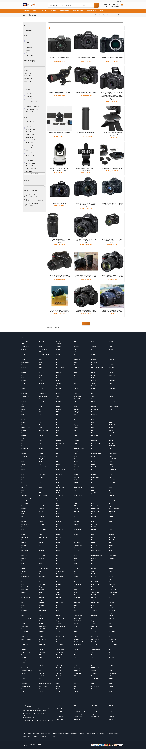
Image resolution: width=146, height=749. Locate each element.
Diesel (110, 414)
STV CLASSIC (95, 639)
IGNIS (92, 485)
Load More (86, 323)
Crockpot (24, 401)
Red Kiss (93, 597)
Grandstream (95, 459)
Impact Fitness (60, 487)
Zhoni (92, 691)
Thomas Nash (60, 655)
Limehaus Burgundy (26, 527)
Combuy (111, 396)
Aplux (75, 352)
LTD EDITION (59, 529)
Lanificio (41, 519)
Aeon (40, 344)
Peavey (76, 576)
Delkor (40, 412)
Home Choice (77, 477)
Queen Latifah (113, 592)
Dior (40, 417)
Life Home (94, 524)
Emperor (23, 430)
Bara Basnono (25, 362)
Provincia (41, 589)
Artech (93, 354)
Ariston (111, 352)
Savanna (58, 615)
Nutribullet (59, 566)
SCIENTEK (111, 615)
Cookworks (24, 399)
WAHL (40, 678)
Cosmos (93, 399)
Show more (34, 173)
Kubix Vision (42, 516)
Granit (23, 461)
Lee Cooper (94, 519)
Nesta (75, 558)
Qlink (75, 592)
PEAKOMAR (59, 576)
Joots (110, 498)
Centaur (58, 388)
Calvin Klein (112, 380)
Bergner (23, 367)
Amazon (58, 346)
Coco (57, 396)
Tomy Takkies (43, 660)
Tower (40, 662)
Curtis (75, 401)
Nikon (110, 561)
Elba (92, 422)
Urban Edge (77, 668)
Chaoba (93, 388)
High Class (42, 474)
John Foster (94, 498)
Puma (75, 589)
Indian (110, 487)
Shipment (59, 711)
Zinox (110, 691)
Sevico (23, 623)
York (110, 689)
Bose (22, 375)
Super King (112, 642)
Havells (76, 469)
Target (76, 649)
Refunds (36, 736)
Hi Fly (110, 472)
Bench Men (112, 365)
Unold (40, 668)
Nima (22, 563)
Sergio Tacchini (78, 621)
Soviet (75, 636)
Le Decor (76, 519)
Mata (57, 540)
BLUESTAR (42, 372)
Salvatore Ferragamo (62, 613)
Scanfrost (94, 615)
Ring (92, 600)
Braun (93, 375)
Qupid (23, 595)
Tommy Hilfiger (25, 660)
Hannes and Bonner (44, 466)
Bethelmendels (60, 367)
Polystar (58, 584)
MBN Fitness (77, 542)
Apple (93, 352)
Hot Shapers (77, 480)
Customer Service (84, 733)
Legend (23, 521)
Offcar (23, 568)
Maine (23, 534)
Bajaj (57, 359)
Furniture (35, 10)
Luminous (94, 529)
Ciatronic (58, 391)
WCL (75, 678)
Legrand (58, 521)
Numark (41, 566)
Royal (92, 608)
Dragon (41, 419)
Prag (40, 587)
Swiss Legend (60, 647)
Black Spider (42, 370)
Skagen (111, 626)
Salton (41, 613)
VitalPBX (41, 676)
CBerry (41, 388)
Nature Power (113, 555)
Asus (110, 354)
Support (92, 733)
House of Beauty (113, 480)
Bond (75, 372)
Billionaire (76, 367)
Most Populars (100, 733)
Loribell (23, 529)
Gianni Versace (113, 453)
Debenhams (77, 409)
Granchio (76, 459)
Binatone (111, 367)
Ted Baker (94, 652)
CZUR (40, 404)
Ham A (93, 464)
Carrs (57, 385)
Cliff (92, 393)
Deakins (58, 409)
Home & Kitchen (91, 10)
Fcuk (110, 438)
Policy (53, 736)
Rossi (92, 605)
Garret (40, 451)
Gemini (93, 451)
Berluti (40, 367)
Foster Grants (60, 443)
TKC (92, 657)
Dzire (40, 422)
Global (93, 456)
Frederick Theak (95, 443)
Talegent (23, 649)
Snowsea (41, 631)
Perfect (111, 576)
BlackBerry (59, 370)
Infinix (40, 490)
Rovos (23, 608)
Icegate (58, 485)
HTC (40, 482)
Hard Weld (112, 466)
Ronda (76, 605)
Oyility (93, 571)
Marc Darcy (24, 537)
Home (91, 15)
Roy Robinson (60, 608)
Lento (92, 521)
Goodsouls (59, 459)
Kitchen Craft (77, 511)
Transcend (94, 662)
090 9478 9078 (111, 4)
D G (57, 404)
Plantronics (112, 581)
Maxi (92, 540)
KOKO (93, 514)
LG (57, 524)
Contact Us (60, 719)
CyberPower (112, 401)
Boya (57, 375)
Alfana (93, 344)
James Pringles (43, 495)
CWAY (93, 401)
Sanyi (23, 615)
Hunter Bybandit (25, 485)
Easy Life (58, 422)
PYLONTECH (112, 589)
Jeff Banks (111, 495)
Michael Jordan (78, 545)
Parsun (111, 574)
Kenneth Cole (95, 508)
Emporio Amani (43, 430)
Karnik (23, 506)
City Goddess (42, 393)
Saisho (23, 613)
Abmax (58, 341)
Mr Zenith (93, 553)
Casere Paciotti (113, 385)
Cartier (76, 385)
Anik (75, 349)
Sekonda (111, 618)
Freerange (111, 443)
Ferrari (41, 440)
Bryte (75, 378)
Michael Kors (94, 545)
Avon (40, 359)
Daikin (40, 406)
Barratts (41, 362)
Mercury (23, 545)
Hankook (23, 466)
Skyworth (59, 628)
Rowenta (41, 608)
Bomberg (59, 372)
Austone (58, 357)
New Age (93, 558)
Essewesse (42, 433)
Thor (75, 655)
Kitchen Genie (95, 511)
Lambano (24, 519)
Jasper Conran (78, 495)
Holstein (58, 477)
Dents (23, 414)
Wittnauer (94, 683)
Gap (110, 448)
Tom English (112, 657)
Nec (57, 558)
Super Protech (25, 644)
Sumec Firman (113, 639)
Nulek (23, 566)
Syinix (92, 647)
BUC (92, 378)
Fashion (76, 438)
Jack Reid (93, 493)
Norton (76, 563)
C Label (41, 380)
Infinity (23, 490)
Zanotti (58, 691)
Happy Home (77, 466)
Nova (92, 563)
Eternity (58, 433)
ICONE (75, 485)
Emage (76, 427)
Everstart (76, 435)
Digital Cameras (107, 15)
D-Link (75, 404)
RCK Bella (94, 595)
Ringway (111, 600)
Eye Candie (94, 435)
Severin (111, 621)
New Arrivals (109, 733)
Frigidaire (94, 446)
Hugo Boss (112, 482)
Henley (23, 472)
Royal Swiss (24, 610)
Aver (110, 357)
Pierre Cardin (25, 581)
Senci (22, 621)
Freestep (41, 446)
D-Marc (93, 404)
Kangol (93, 503)
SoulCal (41, 636)
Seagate (41, 618)
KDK (57, 506)
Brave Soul (112, 375)
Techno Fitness (25, 652)
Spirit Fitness (94, 636)
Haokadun (59, 466)
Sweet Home (42, 647)
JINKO (75, 498)
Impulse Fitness (78, 487)
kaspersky (42, 506)
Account (59, 708)
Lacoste (76, 516)
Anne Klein (111, 349)
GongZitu (41, 459)
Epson (93, 430)
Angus (58, 349)
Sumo (23, 642)
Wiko (57, 683)
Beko (40, 365)
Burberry (111, 378)
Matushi (76, 540)
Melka (110, 542)
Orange (23, 571)
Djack (75, 417)
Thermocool (24, 655)
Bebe (110, 362)
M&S (40, 532)
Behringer (24, 365)
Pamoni (41, 574)
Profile (110, 708)
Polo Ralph (42, 584)
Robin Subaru (60, 602)
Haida (75, 464)
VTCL (110, 676)
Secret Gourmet (60, 618)
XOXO (58, 686)
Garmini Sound (25, 451)
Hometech (24, 480)
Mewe (40, 545)
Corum (58, 399)
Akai (75, 344)
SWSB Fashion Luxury (80, 647)
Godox (23, 459)
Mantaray (111, 534)
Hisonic (111, 474)
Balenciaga (77, 359)
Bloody (93, 370)
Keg (110, 506)
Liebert (76, 524)
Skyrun (23, 628)
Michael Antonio (60, 545)
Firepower (77, 440)
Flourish (111, 440)
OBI (110, 566)
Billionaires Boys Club (97, 367)
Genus (75, 453)
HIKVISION (59, 474)
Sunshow (41, 642)
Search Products (32, 733)
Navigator (42, 558)
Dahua (23, 406)
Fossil (40, 443)
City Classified (25, 393)
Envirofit (76, 430)
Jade (110, 493)
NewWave (24, 561)
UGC (92, 665)
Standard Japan (43, 639)
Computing (52, 10)
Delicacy (111, 409)
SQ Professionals (26, 639)
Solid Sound (112, 631)
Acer (92, 341)
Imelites (41, 487)
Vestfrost (58, 673)
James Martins (25, 495)
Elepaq (76, 425)
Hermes (41, 472)
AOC (40, 352)
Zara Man (76, 691)
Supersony (94, 644)
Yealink (58, 689)
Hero (75, 472)
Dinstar (23, 417)
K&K (57, 503)
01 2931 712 (106, 6)
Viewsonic (94, 673)
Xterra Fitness (95, 686)
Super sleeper (43, 644)
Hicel (22, 474)
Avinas (23, 359)
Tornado (93, 660)
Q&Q (57, 592)
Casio (23, 388)
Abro (75, 341)
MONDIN (41, 550)
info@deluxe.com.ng (28, 717)
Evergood (24, 435)
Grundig (76, 461)
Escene (111, 430)
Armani (23, 354)
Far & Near (59, 438)
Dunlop (111, 419)
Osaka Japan (60, 571)
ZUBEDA (76, 694)
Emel (92, 427)
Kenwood (41, 511)
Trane (75, 662)
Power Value (112, 584)
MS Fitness (24, 555)
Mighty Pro (59, 547)
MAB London (59, 532)
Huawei (76, 482)
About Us (76, 708)
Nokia (58, 563)
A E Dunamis (25, 341)
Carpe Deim (24, 385)
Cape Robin (42, 383)
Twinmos (76, 665)
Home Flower (95, 477)
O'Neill (93, 566)
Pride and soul (78, 587)
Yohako (93, 689)
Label (57, 516)
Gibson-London (25, 456)
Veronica (41, 673)
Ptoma (58, 589)
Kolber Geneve (113, 514)
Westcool (76, 681)
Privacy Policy (78, 714)
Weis (22, 681)
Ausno (40, 357)
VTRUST (23, 678)
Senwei (41, 621)
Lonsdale (93, 527)
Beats (75, 362)
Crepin (110, 399)
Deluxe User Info (78, 716)
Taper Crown (60, 649)
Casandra (94, 385)
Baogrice (111, 359)
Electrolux (111, 422)
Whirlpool (24, 683)
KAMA (75, 503)
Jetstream (41, 498)
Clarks (58, 393)
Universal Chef (25, 668)
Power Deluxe (95, 584)
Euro (75, 433)
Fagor (23, 438)
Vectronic (93, 670)
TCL (110, 649)
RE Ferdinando (25, 597)
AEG (22, 344)
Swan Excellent (113, 644)
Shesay (76, 623)
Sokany (76, 631)
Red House (77, 597)
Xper (75, 686)
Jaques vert (59, 495)
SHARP (41, 623)
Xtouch (111, 686)
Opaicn (76, 568)
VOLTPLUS (77, 676)
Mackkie (93, 532)
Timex (58, 657)
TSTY (23, 665)
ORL (40, 571)
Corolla (41, 399)
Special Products (27, 736)
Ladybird (93, 516)
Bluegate (111, 370)
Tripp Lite (111, 662)
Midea (40, 547)
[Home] (29, 5)
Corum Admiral (78, 399)
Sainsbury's (112, 610)
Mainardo (111, 532)
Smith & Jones (25, 631)
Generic (23, 453)
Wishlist (111, 719)
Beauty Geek (94, 362)
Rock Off (111, 602)
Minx (75, 547)
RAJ (75, 595)
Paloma (23, 574)
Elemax (58, 425)
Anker (93, 349)
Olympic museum (44, 568)
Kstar (22, 516)
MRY (110, 553)
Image (23, 487)
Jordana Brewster (26, 500)
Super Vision (59, 644)
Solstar (58, 634)
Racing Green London (45, 595)
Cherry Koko (112, 388)
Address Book (113, 714)
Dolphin (93, 417)
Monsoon (59, 550)
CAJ (75, 380)
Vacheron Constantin (27, 670)
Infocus (58, 490)
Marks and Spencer (44, 537)
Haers (58, 464)
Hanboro (111, 464)
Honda (41, 480)
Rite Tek (23, 602)
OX (75, 571)
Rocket (23, 605)
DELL (57, 412)
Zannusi (41, 691)
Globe (110, 456)
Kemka (76, 508)
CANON (23, 383)
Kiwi (40, 514)
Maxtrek (23, 542)
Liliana (110, 524)
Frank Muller (77, 443)
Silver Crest (24, 626)
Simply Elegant (60, 626)
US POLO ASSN (95, 668)
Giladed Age (42, 456)
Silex (110, 623)
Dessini (41, 414)
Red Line (111, 597)
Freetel (58, 446)
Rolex (57, 605)
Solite (23, 634)
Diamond (76, 414)
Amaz (40, 346)
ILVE (110, 485)
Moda (110, 547)
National (76, 555)
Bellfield (76, 365)
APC (57, 352)
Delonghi (76, 412)
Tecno (75, 652)
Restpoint (41, 600)
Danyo (23, 409)
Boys (75, 375)
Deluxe (93, 412)
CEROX (76, 388)
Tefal (110, 652)
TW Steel (59, 665)
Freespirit (24, 446)
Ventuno (23, 673)
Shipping (54, 733)
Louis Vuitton (42, 529)
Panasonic (77, 574)
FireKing (58, 440)
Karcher (111, 503)
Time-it (41, 657)
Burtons (23, 380)
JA (74, 493)
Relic (22, 600)
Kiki (57, 511)
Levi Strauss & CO (26, 524)
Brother (41, 378)
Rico (75, 600)
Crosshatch (42, 401)
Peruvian (23, 579)
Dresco (58, 419)
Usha (110, 668)
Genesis (41, 453)
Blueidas (23, 372)
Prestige (58, 587)
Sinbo (75, 626)
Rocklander (42, 605)
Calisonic (93, 380)
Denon (110, 412)
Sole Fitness (94, 631)
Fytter (58, 448)
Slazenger (77, 628)
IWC (57, 493)
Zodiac (41, 694)
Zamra (23, 691)
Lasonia (58, 519)
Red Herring (59, 597)
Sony (92, 634)
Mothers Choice (25, 553)
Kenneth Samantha (114, 508)
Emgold (111, 427)
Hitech (23, 477)
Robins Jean (77, 602)
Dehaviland (94, 409)
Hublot (93, 482)
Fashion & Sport (64, 10)
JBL (92, 495)
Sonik (75, 634)
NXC (75, 566)
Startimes (76, 639)
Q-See (40, 592)
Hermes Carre (60, 472)
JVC (40, 503)
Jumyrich (76, 500)
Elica (92, 425)
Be (57, 362)
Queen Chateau (95, 592)
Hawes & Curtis (113, 469)
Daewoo (111, 404)
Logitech (76, 527)
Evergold (111, 433)
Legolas (41, 521)
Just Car (93, 500)
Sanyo (40, 615)
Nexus (58, 561)
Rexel (57, 600)
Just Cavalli (112, 500)
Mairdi (40, 534)
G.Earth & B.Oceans (79, 448)
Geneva (58, 453)
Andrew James (43, 349)
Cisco (75, 391)
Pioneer (41, 581)
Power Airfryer (78, 584)
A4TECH (41, 341)
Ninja (40, 563)
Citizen (111, 391)
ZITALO (23, 694)
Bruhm (58, 378)
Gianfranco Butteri (96, 453)
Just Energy (24, 503)
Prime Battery (112, 587)
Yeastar (76, 689)
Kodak (75, 514)
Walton (58, 678)
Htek (57, 482)
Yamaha (41, 689)
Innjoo (75, 490)
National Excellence (96, 555)
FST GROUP (112, 446)
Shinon (93, 623)
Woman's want (25, 686)
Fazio (92, 438)
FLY (22, 443)
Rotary (110, 605)
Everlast (41, 435)
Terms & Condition (79, 711)
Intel (92, 490)
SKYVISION (42, 628)
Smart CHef (94, 628)
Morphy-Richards (96, 550)
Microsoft (24, 547)
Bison (23, 370)
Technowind (59, 652)
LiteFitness (42, 527)
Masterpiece (24, 540)
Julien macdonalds (61, 500)
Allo (110, 344)
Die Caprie (94, 414)
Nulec (110, 563)
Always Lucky (25, 346)
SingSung (94, 626)
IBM (40, 485)
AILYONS (58, 344)
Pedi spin (93, 576)
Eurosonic (94, 433)
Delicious (23, 412)
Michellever (112, 545)
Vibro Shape (77, 673)
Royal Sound (112, 608)
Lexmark (41, 524)
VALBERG (59, 670)
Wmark (111, 683)
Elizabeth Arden (113, 425)
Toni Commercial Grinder (63, 660)
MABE (75, 532)
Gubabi (93, 461)
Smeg (110, 628)
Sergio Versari (95, 621)
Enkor (57, 430)
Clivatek (111, 393)
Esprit (23, 433)
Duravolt (23, 422)
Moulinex (76, 553)
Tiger (110, 655)
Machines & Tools (77, 10)
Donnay (111, 417)
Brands (116, 733)
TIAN (92, 655)
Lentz (110, 521)
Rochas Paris (95, 602)
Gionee (58, 456)
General (111, 451)
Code (92, 396)
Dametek (93, 406)
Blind (75, 370)
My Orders (41, 733)
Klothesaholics (60, 514)
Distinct (58, 417)
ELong (40, 427)
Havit (92, 469)
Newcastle (112, 558)
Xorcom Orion (43, 686)
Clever (75, 393)
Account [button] (119, 1)
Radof (58, 595)
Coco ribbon (77, 396)
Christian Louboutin (44, 391)
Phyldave (111, 579)
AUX (75, 357)
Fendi (23, 440)
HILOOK (76, 474)
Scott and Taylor (26, 618)
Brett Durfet (24, 378)
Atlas (22, 357)
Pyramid (23, 592)
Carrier (41, 385)
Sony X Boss (24, 636)
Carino (110, 383)
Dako (75, 406)
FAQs (58, 714)
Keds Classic (94, 506)
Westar (58, 681)
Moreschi (76, 550)
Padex (110, 571)
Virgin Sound (112, 673)
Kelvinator (24, 508)
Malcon (93, 534)
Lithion (58, 527)
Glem (75, 456)
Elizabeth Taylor (25, 427)
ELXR (57, 427)
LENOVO (76, 521)
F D (110, 435)
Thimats (41, 655)
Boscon (111, 372)
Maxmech (111, 540)
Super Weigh (77, 644)
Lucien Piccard (78, 529)
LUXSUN (23, 532)
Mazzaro (58, 542)
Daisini (58, 406)
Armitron (58, 354)
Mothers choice (43, 553)
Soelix (58, 631)
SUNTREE (59, 642)
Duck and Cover (95, 419)
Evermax (58, 435)
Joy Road (41, 500)
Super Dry (94, 642)
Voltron (93, 676)
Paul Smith (42, 576)
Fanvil (40, 438)
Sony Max (111, 634)
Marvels (76, 537)
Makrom (76, 534)
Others (101, 10)
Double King (24, 419)
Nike (92, 561)
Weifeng (111, 678)
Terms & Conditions (45, 736)
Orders (110, 711)
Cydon (23, 404)
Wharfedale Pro (113, 681)
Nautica (23, 558)
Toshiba (111, 660)
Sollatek (41, 634)
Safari (75, 610)
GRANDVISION (113, 459)
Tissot (75, 657)
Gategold (59, 451)
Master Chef (112, 537)
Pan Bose (59, 574)
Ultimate (111, 665)
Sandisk (93, 613)
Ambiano (76, 346)
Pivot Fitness (77, 581)
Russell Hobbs (43, 610)
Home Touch (112, 477)
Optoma (93, 568)
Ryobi (57, 610)
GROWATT (59, 461)
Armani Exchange (44, 354)
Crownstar (59, 401)
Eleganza (41, 425)
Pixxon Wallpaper (96, 581)
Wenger (41, 681)
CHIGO (23, 391)
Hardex (23, 469)
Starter (58, 639)
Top (75, 660)
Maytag (41, 542)
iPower (23, 493)
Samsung (76, 613)
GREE (40, 461)
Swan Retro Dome (26, 647)
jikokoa (58, 498)
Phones (43, 10)
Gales (92, 448)
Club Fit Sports (43, 396)
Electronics (26, 10)
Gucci (110, 461)
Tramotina (59, 662)
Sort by (113, 28)
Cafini (58, 380)
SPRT (110, 636)
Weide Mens (94, 678)
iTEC (40, 493)
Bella (57, 365)
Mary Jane (94, 537)
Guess (23, 464)
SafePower (94, 610)
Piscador (58, 581)
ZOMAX (58, 694)
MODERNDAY (25, 550)
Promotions (74, 733)
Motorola (58, 553)
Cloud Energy (25, 396)
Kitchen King (112, 511)
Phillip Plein (94, 579)
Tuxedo (41, 665)
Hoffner (41, 477)
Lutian (110, 529)
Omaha (58, 568)
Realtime (41, 597)
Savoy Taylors (78, 615)
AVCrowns (94, 357)
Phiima (58, 579)
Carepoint (94, 383)
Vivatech (58, 676)
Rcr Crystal (112, 595)
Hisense (93, 474)
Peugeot (41, 579)
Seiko (92, 618)
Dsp (75, 419)
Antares (23, 352)
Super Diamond (78, 642)
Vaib (40, 670)
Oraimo (111, 568)
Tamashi (41, 649)
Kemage (41, 508)
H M (40, 464)
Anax (110, 346)
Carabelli (58, 383)
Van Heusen (77, 670)
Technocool (42, 652)
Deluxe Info (77, 719)
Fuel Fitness (24, 448)
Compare (111, 716)
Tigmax (23, 657)
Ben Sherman (95, 365)
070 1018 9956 (115, 6)
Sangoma (111, 613)
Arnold (76, 354)
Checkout (48, 733)
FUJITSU (41, 448)
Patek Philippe (25, 576)
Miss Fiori (93, 547)
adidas (111, 341)
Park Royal (94, 574)
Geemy (76, 451)
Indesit (93, 487)
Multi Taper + (42, 555)
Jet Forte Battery (26, 498)
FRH (75, 446)
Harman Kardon (60, 469)
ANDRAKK (24, 349)
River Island (42, 602)
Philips (75, 579)
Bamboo (93, 359)
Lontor (110, 527)
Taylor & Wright (95, 649)
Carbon (76, 383)
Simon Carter (42, 626)
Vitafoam (24, 676)
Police (23, 584)
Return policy (60, 716)
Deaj (40, 409)
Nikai (75, 561)
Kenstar (23, 511)
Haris (40, 469)
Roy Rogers (77, 608)
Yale (22, 689)
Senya (58, 621)
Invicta (110, 490)
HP (22, 482)
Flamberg (94, 440)
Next (40, 561)
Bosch (93, 372)
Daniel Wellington (114, 406)
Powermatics (25, 587)
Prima (93, 587)
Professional (24, 589)
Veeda (110, 670)
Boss (40, 375)
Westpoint (94, 681)
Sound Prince (60, 636)
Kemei (58, 508)
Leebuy (111, 519)
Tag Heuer (112, 647)
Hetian (93, 472)
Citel (92, 391)
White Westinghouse (45, 683)
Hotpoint (93, 480)
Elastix (75, 422)
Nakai (58, 555)
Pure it (93, 589)
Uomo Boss (59, 668)
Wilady (76, 683)
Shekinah (58, 623)
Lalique (111, 516)
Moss (110, 550)
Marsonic (58, 537)
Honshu (58, 480)
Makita (58, 534)
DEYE (57, 414)
